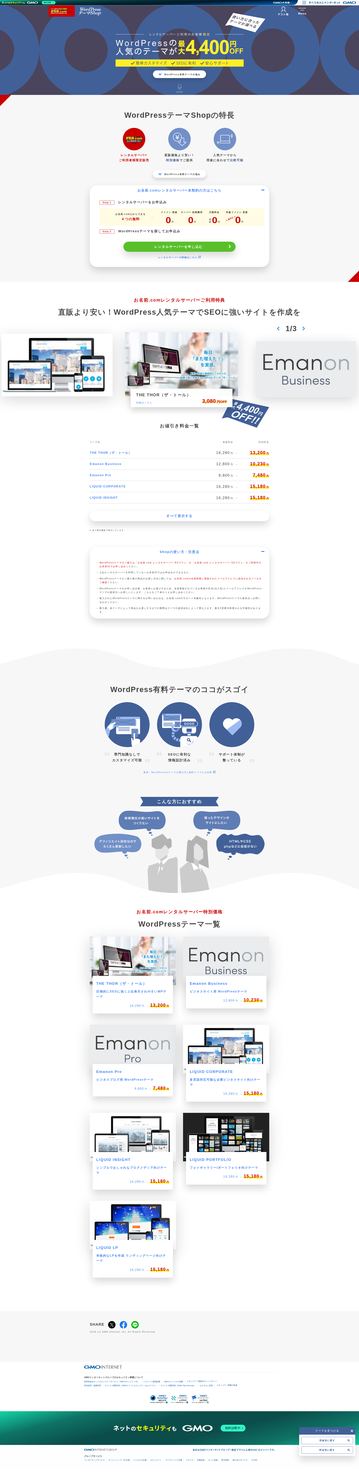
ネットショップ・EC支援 (119, 1460)
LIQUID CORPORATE (108, 486)
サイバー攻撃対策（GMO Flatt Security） (178, 1385)
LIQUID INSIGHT (104, 497)
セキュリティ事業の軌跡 (227, 1385)
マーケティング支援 (173, 1460)
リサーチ (189, 1460)
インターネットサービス (94, 1460)
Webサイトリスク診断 (173, 1382)
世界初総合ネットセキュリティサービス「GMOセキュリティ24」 (111, 1382)
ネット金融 (213, 1460)
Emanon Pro (100, 475)
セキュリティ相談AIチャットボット (202, 1381)
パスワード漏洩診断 (151, 1382)
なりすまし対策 (206, 1385)
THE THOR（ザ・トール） (111, 452)
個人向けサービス (240, 1460)
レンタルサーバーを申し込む (178, 247)
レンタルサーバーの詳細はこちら (178, 257)
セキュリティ (156, 1460)
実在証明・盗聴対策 (92, 1385)
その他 (254, 1460)
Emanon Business (106, 464)
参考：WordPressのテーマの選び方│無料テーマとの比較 (178, 772)
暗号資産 (225, 1460)
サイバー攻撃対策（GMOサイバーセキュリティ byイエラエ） (131, 1385)
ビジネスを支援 (140, 1460)
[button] (278, 328)
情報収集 (201, 1460)
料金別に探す (327, 1450)
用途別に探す (327, 1440)
